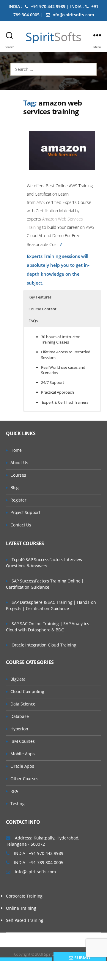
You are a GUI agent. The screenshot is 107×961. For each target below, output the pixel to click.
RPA (14, 791)
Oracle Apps (22, 766)
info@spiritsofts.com (72, 14)
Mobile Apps (22, 753)
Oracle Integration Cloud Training (44, 645)
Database (19, 716)
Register (18, 500)
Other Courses (24, 778)
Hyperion (19, 729)
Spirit (53, 37)
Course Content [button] (42, 309)
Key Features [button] (40, 297)
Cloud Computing (27, 691)
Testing (17, 803)
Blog (14, 487)
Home (16, 450)
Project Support (25, 512)
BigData (18, 679)
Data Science (22, 704)
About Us (19, 462)
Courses (18, 475)
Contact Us (20, 525)
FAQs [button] (33, 320)
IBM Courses (22, 741)
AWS (41, 202)
